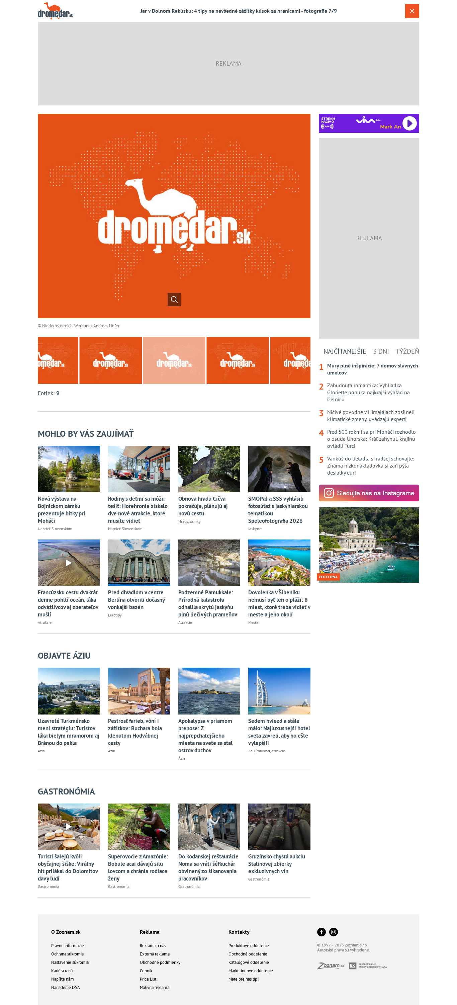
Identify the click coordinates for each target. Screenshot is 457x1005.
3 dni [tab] (381, 351)
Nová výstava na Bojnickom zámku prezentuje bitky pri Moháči (61, 509)
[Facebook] (321, 932)
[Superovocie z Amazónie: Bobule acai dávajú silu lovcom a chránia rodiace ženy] (139, 827)
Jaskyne (254, 528)
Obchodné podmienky (160, 962)
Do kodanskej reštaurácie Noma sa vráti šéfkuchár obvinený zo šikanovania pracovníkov (208, 867)
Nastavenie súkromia (70, 962)
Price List (148, 979)
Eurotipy (115, 614)
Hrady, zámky (189, 521)
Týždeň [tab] (407, 351)
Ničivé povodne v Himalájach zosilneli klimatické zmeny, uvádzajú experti (371, 415)
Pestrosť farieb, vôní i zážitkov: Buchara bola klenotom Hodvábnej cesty (135, 732)
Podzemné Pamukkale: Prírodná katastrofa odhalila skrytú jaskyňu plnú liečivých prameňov (207, 603)
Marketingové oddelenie (251, 971)
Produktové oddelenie (249, 945)
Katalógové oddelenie (249, 962)
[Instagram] (333, 932)
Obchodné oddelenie (248, 954)
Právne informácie (67, 945)
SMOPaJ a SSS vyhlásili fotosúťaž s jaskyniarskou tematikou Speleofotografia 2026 (278, 509)
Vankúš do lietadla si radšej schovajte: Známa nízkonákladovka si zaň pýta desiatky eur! (370, 465)
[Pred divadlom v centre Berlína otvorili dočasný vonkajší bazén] (139, 562)
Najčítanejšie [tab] (345, 351)
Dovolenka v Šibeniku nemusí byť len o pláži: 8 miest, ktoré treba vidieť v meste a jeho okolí (279, 603)
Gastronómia (66, 791)
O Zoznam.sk (66, 931)
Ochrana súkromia (67, 954)
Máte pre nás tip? (244, 979)
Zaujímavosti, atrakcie (266, 750)
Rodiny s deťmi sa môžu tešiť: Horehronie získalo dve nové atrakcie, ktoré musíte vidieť (138, 509)
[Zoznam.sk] (333, 967)
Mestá (253, 622)
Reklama (150, 931)
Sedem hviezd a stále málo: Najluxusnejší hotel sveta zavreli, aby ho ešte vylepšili (279, 732)
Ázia (41, 750)
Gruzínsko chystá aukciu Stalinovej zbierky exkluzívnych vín (276, 864)
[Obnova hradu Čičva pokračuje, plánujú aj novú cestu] (209, 469)
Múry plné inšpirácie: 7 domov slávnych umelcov (372, 369)
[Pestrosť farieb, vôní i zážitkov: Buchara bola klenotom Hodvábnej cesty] (139, 691)
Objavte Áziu (64, 655)
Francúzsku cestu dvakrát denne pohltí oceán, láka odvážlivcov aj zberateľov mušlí (68, 603)
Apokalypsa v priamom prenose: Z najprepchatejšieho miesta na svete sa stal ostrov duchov (205, 735)
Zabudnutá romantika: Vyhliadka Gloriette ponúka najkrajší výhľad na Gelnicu (368, 392)
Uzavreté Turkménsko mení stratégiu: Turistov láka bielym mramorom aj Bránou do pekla (68, 732)
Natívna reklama (154, 987)
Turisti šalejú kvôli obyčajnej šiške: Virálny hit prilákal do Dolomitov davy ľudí (68, 867)
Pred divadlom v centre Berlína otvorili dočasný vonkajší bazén (136, 600)
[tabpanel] (369, 419)
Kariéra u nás (62, 971)
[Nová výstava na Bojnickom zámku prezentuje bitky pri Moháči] (69, 469)
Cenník (146, 971)
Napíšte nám (62, 979)
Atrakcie (45, 622)
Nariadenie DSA (65, 987)
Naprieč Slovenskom (55, 528)
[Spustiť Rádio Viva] (368, 119)
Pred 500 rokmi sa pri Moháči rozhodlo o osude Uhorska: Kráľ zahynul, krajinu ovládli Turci (371, 438)
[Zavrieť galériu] (412, 11)
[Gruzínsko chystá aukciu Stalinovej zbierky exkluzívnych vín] (279, 827)
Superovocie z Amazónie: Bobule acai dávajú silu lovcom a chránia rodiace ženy (138, 867)
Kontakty (239, 931)
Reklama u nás (153, 945)
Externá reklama (155, 954)
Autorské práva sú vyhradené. (343, 950)
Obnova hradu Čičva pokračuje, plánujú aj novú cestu (203, 506)
